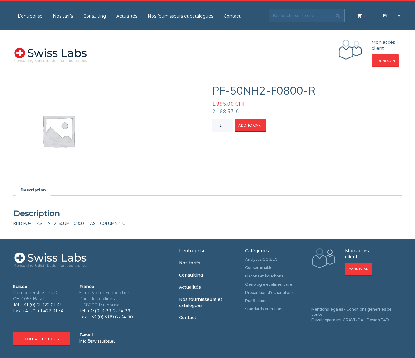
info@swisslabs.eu (97, 341)
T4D (385, 320)
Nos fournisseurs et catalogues (180, 16)
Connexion (385, 61)
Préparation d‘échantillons (269, 292)
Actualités (126, 16)
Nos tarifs (63, 16)
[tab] (33, 190)
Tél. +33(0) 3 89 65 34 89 (104, 311)
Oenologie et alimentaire (268, 284)
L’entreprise (30, 16)
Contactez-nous (42, 339)
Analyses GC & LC (261, 259)
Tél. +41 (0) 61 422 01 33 (37, 305)
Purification (256, 300)
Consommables (259, 267)
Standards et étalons (264, 309)
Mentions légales (327, 309)
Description (33, 190)
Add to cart (250, 125)
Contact (232, 16)
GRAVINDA (353, 320)
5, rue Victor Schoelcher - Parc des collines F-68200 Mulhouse (105, 299)
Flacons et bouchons (264, 276)
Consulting (94, 16)
